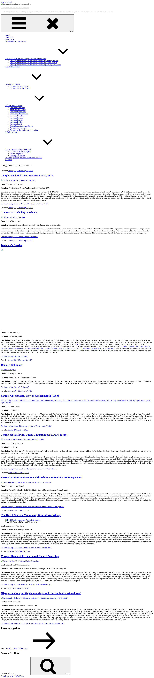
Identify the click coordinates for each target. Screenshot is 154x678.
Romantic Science (16, 118)
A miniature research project (20, 151)
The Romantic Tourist (17, 110)
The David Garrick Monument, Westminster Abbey (31, 515)
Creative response (16, 154)
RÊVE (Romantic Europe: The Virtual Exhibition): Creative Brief (33, 63)
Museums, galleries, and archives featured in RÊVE (23, 158)
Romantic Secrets (16, 124)
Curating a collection (17, 156)
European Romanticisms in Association (15, 8)
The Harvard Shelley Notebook (19, 212)
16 (17, 648)
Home (7, 35)
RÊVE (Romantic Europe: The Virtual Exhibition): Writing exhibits (34, 61)
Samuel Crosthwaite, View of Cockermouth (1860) (30, 395)
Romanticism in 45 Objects (19, 86)
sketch (78, 344)
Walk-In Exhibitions (12, 84)
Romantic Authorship (17, 108)
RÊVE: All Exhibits (12, 67)
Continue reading (24, 204)
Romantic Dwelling (17, 116)
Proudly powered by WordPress (12, 676)
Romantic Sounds (16, 120)
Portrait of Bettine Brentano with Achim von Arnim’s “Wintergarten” (41, 477)
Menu (71, 31)
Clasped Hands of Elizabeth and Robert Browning (30, 556)
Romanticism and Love (18, 128)
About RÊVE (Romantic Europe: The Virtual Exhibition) (25, 59)
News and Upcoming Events (15, 41)
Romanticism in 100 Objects (20, 88)
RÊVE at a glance (11, 132)
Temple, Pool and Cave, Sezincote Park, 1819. (27, 175)
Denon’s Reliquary (11, 364)
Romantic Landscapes (18, 112)
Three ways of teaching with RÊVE (18, 149)
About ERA (9, 37)
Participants (9, 39)
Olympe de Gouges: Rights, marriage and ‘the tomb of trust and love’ (41, 593)
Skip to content (6, 2)
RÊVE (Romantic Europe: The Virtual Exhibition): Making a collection (35, 65)
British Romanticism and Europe (21, 126)
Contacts (8, 160)
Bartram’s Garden (11, 245)
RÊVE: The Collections (13, 106)
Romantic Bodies (16, 122)
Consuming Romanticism (19, 114)
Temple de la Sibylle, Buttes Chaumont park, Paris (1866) (34, 434)
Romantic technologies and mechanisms (24, 130)
